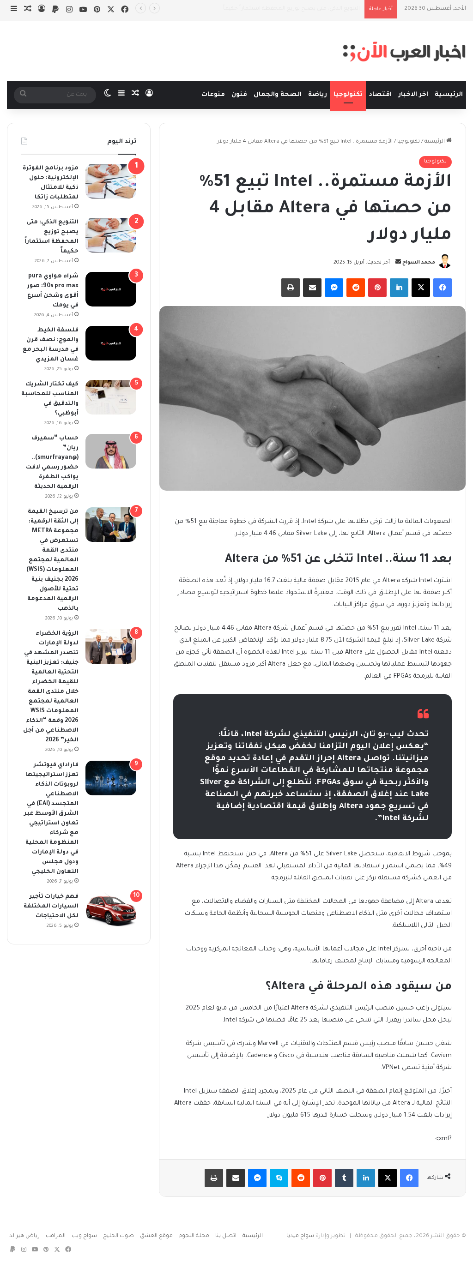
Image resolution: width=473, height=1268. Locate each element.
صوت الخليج (118, 1236)
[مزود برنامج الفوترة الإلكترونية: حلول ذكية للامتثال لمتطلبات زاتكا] (110, 181)
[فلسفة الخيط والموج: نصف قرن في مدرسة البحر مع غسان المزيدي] (110, 343)
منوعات (213, 94)
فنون (239, 94)
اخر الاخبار (413, 94)
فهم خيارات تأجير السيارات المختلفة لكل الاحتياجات (51, 906)
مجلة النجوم (194, 1236)
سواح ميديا (300, 1236)
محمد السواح (418, 262)
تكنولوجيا (348, 94)
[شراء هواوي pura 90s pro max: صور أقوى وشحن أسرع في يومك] (110, 289)
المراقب (56, 1236)
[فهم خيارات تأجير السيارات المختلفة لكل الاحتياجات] (110, 909)
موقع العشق (156, 1236)
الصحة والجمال (278, 94)
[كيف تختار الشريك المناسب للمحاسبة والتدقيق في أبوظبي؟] (110, 397)
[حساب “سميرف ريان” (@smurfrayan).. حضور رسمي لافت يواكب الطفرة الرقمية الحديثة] (110, 451)
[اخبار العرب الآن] (404, 51)
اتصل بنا (225, 1236)
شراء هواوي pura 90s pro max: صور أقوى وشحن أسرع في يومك (278, 9)
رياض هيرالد (24, 1236)
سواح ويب (84, 1236)
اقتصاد (380, 94)
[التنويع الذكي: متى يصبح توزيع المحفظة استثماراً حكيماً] (110, 235)
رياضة (317, 94)
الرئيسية (449, 94)
